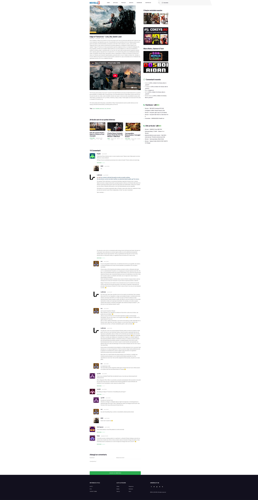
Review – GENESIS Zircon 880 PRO (153, 129)
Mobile (118, 489)
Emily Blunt (102, 108)
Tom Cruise (109, 108)
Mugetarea (131, 486)
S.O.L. (91, 489)
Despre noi (151, 90)
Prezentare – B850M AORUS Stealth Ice (154, 118)
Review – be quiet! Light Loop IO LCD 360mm (156, 112)
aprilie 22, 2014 (133, 138)
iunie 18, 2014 (97, 38)
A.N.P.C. (91, 486)
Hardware (149, 105)
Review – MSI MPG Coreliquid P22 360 (154, 108)
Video (95, 32)
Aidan (101, 139)
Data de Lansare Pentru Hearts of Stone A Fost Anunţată (97, 134)
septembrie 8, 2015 (99, 138)
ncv (112, 38)
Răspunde (99, 162)
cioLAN (98, 389)
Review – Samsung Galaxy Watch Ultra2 (154, 139)
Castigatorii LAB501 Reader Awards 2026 (155, 110)
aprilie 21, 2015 (113, 138)
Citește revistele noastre (152, 10)
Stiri (91, 138)
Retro (130, 491)
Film (105, 108)
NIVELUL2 (152, 492)
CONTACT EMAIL (93, 491)
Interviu (118, 491)
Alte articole (150, 126)
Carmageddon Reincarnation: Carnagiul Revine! (132, 135)
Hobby (91, 32)
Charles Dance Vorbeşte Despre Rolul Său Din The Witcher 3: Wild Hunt (115, 134)
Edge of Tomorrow (96, 108)
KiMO (102, 166)
